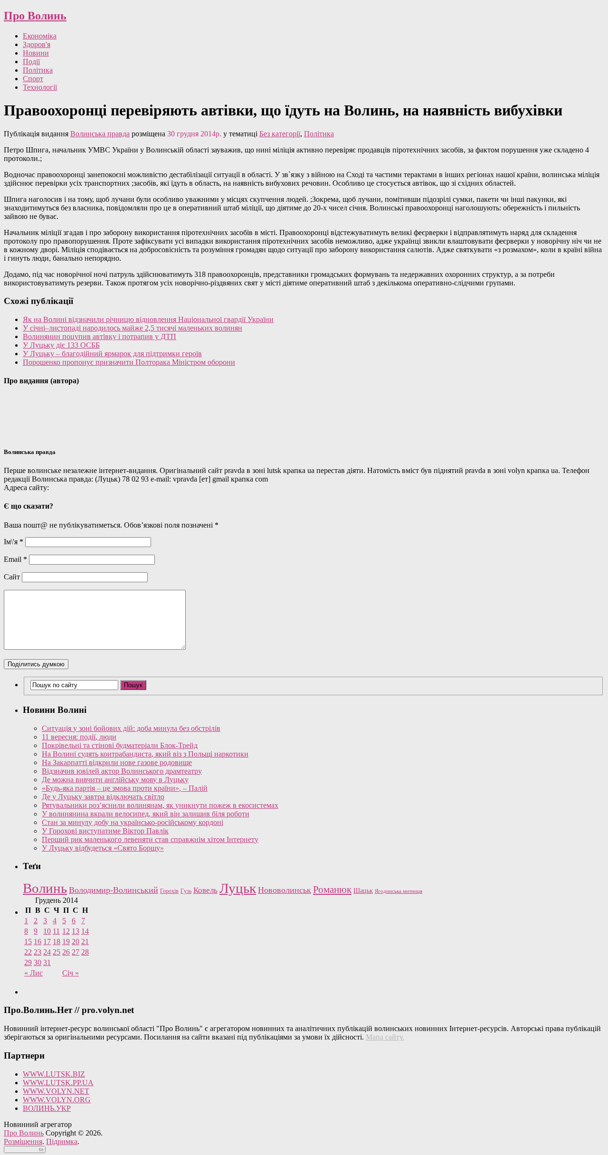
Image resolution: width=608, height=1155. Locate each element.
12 (66, 931)
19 (66, 941)
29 (28, 962)
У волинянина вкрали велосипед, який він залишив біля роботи (145, 814)
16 (37, 941)
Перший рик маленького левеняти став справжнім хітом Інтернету (150, 839)
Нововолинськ (284, 890)
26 (66, 952)
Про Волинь (35, 15)
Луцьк (237, 888)
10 (47, 931)
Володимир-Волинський (113, 890)
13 (75, 931)
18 (56, 941)
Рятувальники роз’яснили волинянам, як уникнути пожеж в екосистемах (160, 805)
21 (85, 941)
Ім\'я (13, 542)
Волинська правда (100, 134)
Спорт (33, 79)
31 (47, 962)
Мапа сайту (384, 1037)
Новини (36, 53)
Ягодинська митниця (398, 891)
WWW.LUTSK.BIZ (54, 1074)
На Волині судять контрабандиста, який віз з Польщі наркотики (145, 754)
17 (47, 941)
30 (37, 962)
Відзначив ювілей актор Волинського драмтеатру (122, 771)
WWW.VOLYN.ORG (57, 1100)
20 (75, 941)
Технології (40, 87)
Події (31, 61)
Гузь (185, 891)
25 (56, 952)
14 (85, 931)
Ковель (205, 890)
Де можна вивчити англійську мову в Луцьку (115, 780)
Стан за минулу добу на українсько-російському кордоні (132, 822)
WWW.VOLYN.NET (56, 1091)
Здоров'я (36, 44)
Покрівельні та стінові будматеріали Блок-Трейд (120, 745)
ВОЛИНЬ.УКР (47, 1108)
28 (85, 952)
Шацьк (363, 890)
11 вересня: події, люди (79, 737)
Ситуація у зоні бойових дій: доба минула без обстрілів (131, 728)
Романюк (332, 889)
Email (15, 559)
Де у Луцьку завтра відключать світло (103, 797)
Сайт (12, 577)
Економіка (40, 36)
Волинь (45, 888)
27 (75, 952)
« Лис (33, 973)
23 (37, 952)
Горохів (169, 891)
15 (28, 941)
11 (56, 931)
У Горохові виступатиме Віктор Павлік (105, 831)
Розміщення (23, 1141)
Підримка (61, 1141)
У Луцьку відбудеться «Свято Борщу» (103, 848)
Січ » (70, 973)
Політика (38, 70)
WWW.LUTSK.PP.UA (58, 1083)
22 (28, 952)
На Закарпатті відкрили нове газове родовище (117, 762)
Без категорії (279, 134)
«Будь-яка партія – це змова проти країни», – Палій (125, 788)
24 (47, 952)
